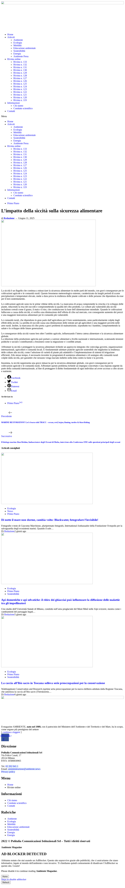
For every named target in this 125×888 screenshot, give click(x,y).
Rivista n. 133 (20, 62)
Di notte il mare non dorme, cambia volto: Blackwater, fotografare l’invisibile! (49, 519)
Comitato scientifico (23, 108)
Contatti (11, 111)
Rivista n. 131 (20, 67)
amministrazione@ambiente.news (24, 769)
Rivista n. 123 (20, 89)
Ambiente (18, 40)
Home (10, 34)
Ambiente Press (21, 56)
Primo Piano (13, 203)
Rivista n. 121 (20, 94)
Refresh (5, 882)
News (10, 511)
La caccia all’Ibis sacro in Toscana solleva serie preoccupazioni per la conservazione (53, 683)
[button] (62, 116)
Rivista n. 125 (20, 83)
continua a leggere (11, 732)
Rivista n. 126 (20, 81)
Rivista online (14, 59)
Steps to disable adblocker (13, 879)
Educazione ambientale (24, 48)
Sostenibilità (19, 51)
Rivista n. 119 (20, 100)
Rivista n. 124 (20, 86)
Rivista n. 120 (20, 97)
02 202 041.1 (11, 766)
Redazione (9, 218)
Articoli (11, 37)
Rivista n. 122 (20, 92)
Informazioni (13, 103)
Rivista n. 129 (20, 72)
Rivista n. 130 (20, 70)
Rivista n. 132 (20, 64)
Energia (17, 53)
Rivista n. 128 (20, 75)
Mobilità (17, 45)
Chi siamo (18, 105)
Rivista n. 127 (20, 78)
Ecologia (17, 42)
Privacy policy (8, 771)
